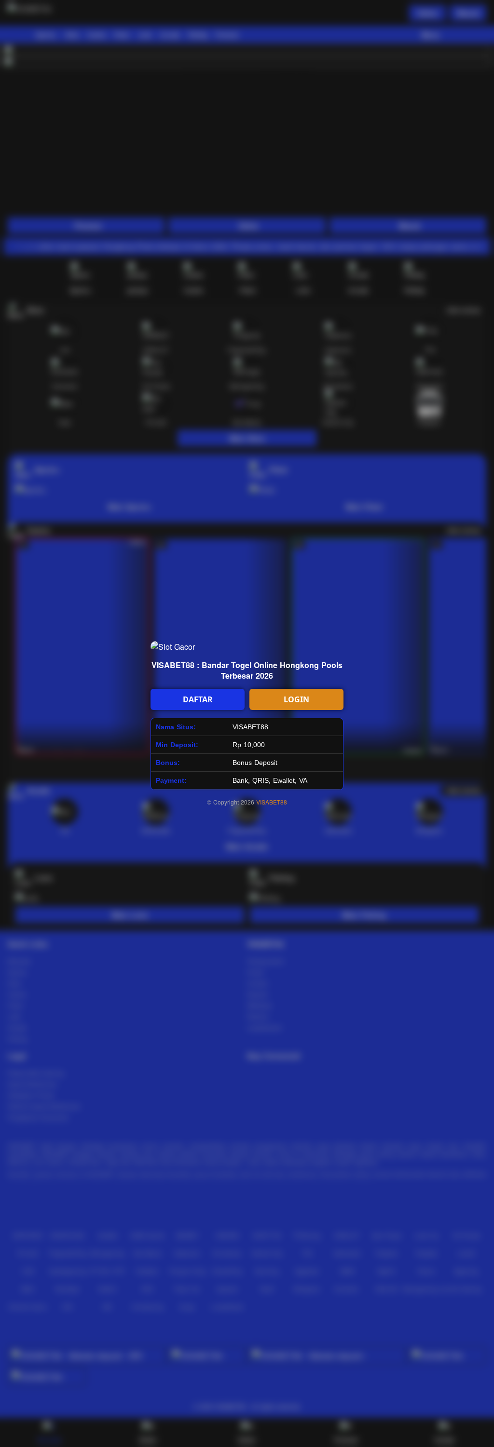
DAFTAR (198, 699)
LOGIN (296, 699)
